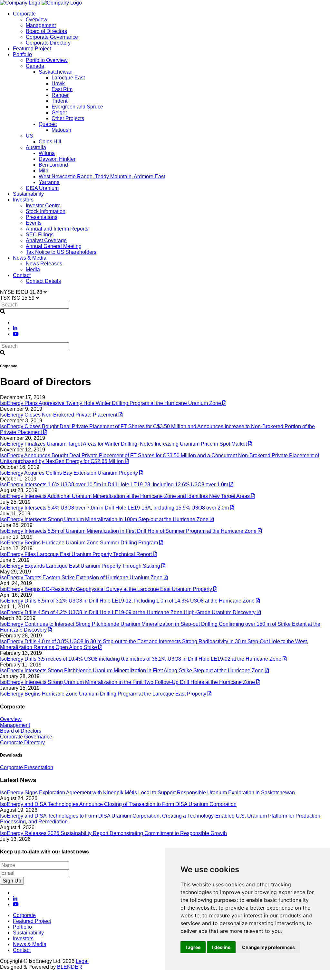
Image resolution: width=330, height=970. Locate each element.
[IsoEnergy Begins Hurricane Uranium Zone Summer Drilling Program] (161, 542)
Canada (35, 66)
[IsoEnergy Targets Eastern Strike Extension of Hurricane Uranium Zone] (166, 577)
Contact (22, 275)
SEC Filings (39, 234)
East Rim (62, 89)
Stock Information (45, 211)
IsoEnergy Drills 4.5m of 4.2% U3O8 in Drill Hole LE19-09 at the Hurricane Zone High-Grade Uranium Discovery (128, 612)
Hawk (58, 83)
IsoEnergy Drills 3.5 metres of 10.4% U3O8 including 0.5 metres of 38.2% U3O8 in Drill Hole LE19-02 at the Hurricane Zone (141, 659)
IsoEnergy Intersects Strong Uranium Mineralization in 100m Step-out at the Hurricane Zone (105, 519)
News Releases (44, 263)
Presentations (41, 217)
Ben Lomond (53, 165)
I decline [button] (221, 947)
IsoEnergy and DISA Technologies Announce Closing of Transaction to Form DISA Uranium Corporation (118, 804)
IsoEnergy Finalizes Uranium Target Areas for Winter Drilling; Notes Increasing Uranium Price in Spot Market (124, 444)
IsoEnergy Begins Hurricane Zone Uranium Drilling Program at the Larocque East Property (104, 694)
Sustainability (28, 194)
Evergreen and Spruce (77, 106)
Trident (59, 101)
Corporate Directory (48, 43)
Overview (36, 19)
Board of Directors (46, 31)
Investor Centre (43, 205)
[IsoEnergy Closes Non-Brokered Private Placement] (120, 415)
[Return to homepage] (20, 2)
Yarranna (49, 182)
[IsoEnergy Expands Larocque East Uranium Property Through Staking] (163, 566)
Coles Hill (50, 141)
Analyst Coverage (46, 240)
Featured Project (32, 48)
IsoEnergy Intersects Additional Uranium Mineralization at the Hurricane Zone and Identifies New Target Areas (125, 496)
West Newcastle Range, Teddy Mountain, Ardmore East (102, 176)
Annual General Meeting (54, 246)
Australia (36, 147)
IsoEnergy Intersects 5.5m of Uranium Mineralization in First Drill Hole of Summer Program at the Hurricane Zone (129, 531)
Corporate (24, 13)
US (29, 136)
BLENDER (69, 967)
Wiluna (47, 153)
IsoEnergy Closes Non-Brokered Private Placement (59, 415)
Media (33, 269)
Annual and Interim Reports (57, 229)
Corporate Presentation (26, 767)
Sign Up (12, 880)
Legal (82, 961)
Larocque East (68, 77)
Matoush (61, 130)
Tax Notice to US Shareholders (61, 252)
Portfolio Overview (47, 60)
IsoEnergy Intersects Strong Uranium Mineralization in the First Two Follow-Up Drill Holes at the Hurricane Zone (128, 682)
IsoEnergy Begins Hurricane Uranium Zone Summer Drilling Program (79, 542)
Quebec (48, 124)
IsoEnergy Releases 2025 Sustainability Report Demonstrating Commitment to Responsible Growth (113, 833)
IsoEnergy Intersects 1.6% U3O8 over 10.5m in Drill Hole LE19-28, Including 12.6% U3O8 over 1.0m (114, 484)
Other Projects (68, 118)
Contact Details (43, 281)
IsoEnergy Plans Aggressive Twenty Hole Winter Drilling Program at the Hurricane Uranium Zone (111, 403)
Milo (43, 170)
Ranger (60, 95)
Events (34, 223)
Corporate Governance (52, 37)
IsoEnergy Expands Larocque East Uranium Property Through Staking (80, 566)
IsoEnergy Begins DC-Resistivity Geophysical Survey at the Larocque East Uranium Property (106, 589)
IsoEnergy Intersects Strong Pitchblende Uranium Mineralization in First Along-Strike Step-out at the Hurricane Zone (132, 670)
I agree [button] (193, 947)
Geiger (59, 112)
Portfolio (22, 54)
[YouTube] (16, 334)
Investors (23, 199)
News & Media (29, 258)
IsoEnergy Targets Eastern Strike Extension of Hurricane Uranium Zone (82, 577)
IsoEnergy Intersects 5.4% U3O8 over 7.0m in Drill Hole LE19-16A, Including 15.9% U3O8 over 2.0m (115, 508)
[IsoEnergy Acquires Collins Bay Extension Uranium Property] (141, 473)
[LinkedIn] (15, 328)
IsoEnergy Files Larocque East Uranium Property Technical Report (76, 554)
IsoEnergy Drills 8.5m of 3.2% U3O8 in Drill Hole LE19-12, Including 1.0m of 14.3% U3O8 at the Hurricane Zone (128, 601)
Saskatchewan (56, 72)
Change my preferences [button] (268, 947)
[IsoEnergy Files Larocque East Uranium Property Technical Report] (155, 554)
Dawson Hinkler (57, 159)
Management (41, 25)
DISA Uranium (42, 188)
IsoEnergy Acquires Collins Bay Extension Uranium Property (69, 473)
